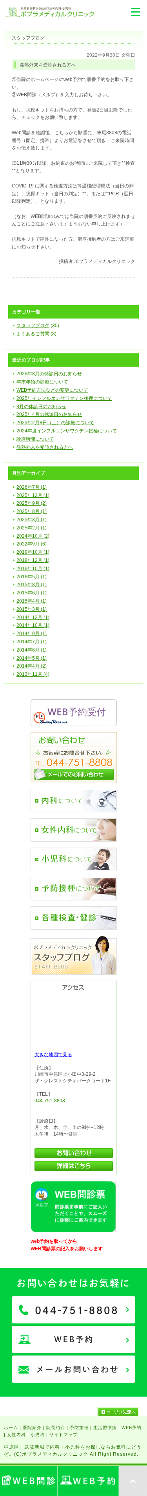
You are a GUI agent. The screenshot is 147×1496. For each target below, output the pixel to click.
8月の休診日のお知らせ (41, 406)
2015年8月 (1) (31, 584)
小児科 (38, 1434)
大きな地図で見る (53, 1054)
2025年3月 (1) (31, 519)
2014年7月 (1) (31, 641)
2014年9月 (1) (31, 633)
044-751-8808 (49, 1101)
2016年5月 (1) (31, 577)
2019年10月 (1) (32, 552)
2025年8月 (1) (31, 511)
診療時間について (35, 439)
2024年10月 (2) (32, 536)
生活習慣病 (105, 1427)
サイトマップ (63, 1434)
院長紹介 (55, 1427)
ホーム (11, 1427)
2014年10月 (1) (32, 625)
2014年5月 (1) (31, 658)
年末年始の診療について (42, 382)
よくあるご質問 (32, 334)
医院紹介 (32, 1427)
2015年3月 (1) (31, 609)
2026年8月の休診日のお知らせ (49, 373)
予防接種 (79, 1427)
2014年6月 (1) (31, 650)
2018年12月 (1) (32, 560)
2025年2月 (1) (31, 528)
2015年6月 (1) (31, 593)
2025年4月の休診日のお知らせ (49, 414)
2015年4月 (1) (31, 601)
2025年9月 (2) (31, 503)
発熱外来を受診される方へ (44, 447)
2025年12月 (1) (32, 495)
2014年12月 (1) (32, 617)
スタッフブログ (32, 325)
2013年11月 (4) (32, 674)
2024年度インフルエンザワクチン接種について (66, 431)
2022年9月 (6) (31, 544)
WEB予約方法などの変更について (52, 390)
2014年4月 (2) (31, 666)
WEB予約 (132, 1427)
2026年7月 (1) (31, 487)
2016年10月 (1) (32, 568)
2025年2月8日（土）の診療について (55, 422)
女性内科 (16, 1434)
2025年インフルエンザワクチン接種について (64, 398)
